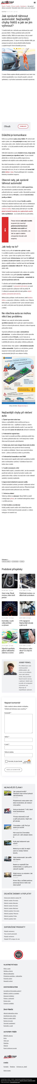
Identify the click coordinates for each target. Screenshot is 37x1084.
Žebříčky (6, 1043)
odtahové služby (6, 208)
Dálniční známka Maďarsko (11, 908)
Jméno (6, 736)
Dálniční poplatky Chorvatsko (11, 911)
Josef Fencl (4, 11)
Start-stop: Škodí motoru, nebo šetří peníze (8, 595)
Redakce (12, 1066)
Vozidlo (8, 6)
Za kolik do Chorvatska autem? (12, 991)
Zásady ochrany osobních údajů (27, 1080)
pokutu (12, 498)
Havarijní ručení (8, 981)
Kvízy (5, 1038)
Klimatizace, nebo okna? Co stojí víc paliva (25, 651)
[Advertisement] (18, 101)
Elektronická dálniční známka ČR (12, 898)
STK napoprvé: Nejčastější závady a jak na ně (26, 623)
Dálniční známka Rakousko (11, 903)
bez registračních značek (25, 211)
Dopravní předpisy (9, 996)
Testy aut (6, 1040)
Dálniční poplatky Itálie (10, 919)
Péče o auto (7, 968)
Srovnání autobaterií (9, 1023)
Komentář (7, 713)
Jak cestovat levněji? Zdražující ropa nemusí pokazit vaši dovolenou (23, 793)
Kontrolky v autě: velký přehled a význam (8, 623)
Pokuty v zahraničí (9, 998)
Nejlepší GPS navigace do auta (12, 939)
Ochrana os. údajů (21, 1066)
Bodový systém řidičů (10, 1018)
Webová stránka (9, 752)
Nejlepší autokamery (9, 931)
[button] (34, 2)
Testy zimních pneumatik (10, 934)
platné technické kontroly (9, 211)
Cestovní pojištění (9, 1003)
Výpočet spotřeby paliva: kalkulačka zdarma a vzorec (8, 651)
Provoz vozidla (15, 6)
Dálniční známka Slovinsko (11, 905)
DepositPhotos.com (15, 1082)
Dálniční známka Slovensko (11, 900)
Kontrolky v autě (8, 1026)
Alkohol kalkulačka (9, 973)
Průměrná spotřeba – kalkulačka (13, 976)
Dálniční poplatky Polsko (10, 916)
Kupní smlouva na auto (10, 1048)
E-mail (6, 744)
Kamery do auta (8, 1021)
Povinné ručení (8, 978)
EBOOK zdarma (8, 1035)
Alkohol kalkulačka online (11, 1013)
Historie (6, 1045)
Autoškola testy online (10, 1016)
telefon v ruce (9, 172)
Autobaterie (23, 6)
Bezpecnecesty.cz (23, 406)
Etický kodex (7, 1070)
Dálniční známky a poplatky (11, 993)
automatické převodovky (21, 286)
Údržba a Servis (8, 971)
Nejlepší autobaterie (9, 936)
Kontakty (6, 1066)
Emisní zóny (7, 1001)
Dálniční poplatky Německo (11, 913)
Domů (3, 6)
